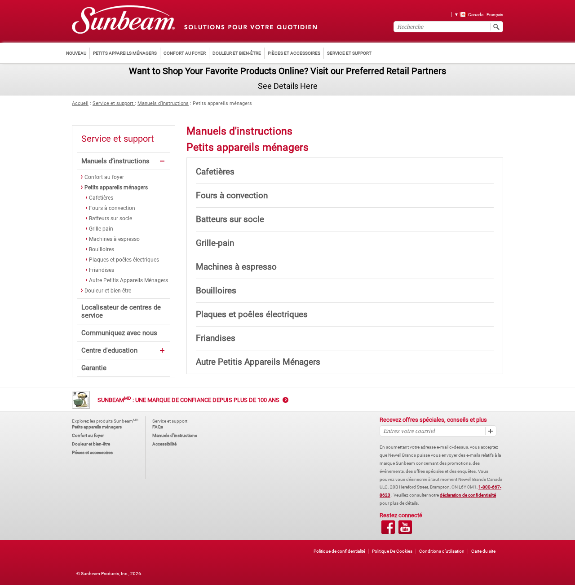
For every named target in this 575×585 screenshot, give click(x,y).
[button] (475, 14)
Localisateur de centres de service (121, 311)
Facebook (388, 527)
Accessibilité (164, 443)
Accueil (80, 103)
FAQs (157, 426)
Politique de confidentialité (339, 551)
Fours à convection (112, 208)
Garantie (93, 368)
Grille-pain (101, 229)
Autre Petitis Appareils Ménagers (128, 280)
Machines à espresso (114, 239)
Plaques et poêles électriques (124, 260)
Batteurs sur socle (110, 218)
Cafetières (101, 198)
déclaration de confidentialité (468, 495)
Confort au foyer (104, 177)
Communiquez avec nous (119, 333)
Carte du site (483, 551)
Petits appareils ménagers (116, 187)
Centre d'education (109, 350)
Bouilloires (101, 249)
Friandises (101, 270)
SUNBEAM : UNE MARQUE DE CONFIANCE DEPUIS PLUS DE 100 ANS (188, 400)
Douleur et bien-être (107, 291)
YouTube (405, 527)
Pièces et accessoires (92, 452)
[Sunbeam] (123, 20)
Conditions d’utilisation (441, 551)
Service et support (114, 103)
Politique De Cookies (392, 551)
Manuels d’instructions (163, 103)
